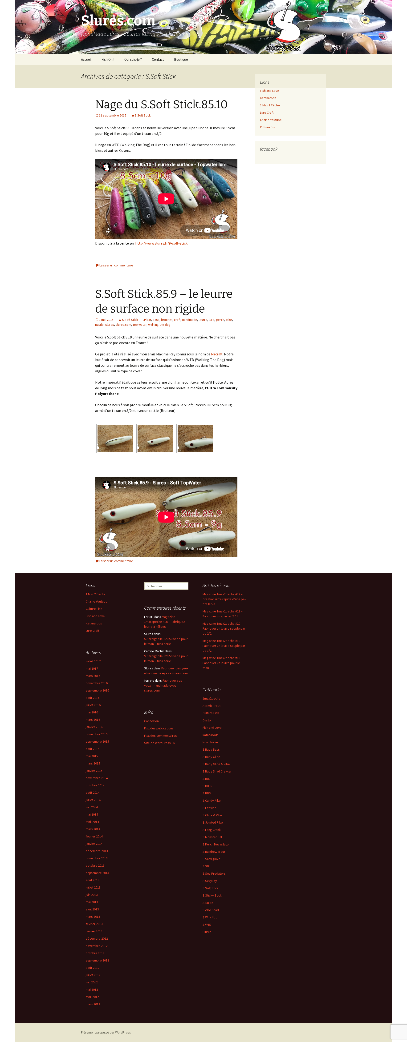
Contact (158, 59)
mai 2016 (92, 712)
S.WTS (207, 924)
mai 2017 (92, 668)
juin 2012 (92, 982)
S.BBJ (207, 778)
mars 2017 (93, 676)
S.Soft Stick (143, 115)
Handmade (189, 320)
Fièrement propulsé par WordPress (106, 1032)
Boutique (181, 59)
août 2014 (92, 792)
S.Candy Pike (212, 800)
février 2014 (94, 836)
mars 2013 (93, 916)
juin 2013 (92, 895)
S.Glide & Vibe (212, 815)
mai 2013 (92, 902)
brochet (166, 320)
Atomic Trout (211, 706)
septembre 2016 (97, 690)
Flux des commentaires (160, 735)
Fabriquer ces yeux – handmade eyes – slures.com (163, 685)
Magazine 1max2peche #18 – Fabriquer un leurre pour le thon (223, 663)
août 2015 (92, 749)
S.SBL (206, 866)
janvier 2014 (94, 843)
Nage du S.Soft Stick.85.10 (161, 104)
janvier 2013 (94, 931)
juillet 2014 (93, 800)
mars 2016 (93, 719)
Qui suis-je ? (133, 59)
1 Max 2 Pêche (270, 105)
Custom (208, 720)
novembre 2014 (97, 778)
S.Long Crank (212, 830)
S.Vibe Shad (211, 910)
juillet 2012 (93, 975)
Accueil (86, 59)
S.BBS (207, 793)
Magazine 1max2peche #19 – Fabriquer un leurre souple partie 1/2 (224, 646)
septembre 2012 (97, 960)
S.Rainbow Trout (214, 851)
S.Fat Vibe (209, 808)
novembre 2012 (97, 946)
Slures (207, 932)
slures (109, 324)
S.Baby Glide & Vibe (216, 764)
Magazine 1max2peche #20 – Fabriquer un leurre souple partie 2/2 (224, 628)
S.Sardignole (211, 859)
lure (211, 320)
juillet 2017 (93, 661)
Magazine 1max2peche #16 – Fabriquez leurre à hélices (164, 622)
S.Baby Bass (211, 749)
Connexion (151, 721)
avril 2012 (92, 997)
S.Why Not (210, 917)
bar (149, 320)
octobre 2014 (95, 785)
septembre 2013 (97, 873)
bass (156, 320)
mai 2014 (92, 814)
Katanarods (268, 98)
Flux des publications (159, 728)
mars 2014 (93, 829)
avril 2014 (92, 822)
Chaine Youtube (271, 120)
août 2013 (92, 880)
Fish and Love (269, 91)
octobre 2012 (95, 953)
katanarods (211, 735)
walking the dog (159, 324)
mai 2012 (92, 989)
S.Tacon (208, 903)
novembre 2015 (97, 734)
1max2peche (211, 698)
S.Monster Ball (213, 837)
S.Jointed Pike (213, 822)
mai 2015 (92, 756)
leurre (203, 320)
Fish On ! (108, 59)
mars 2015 (93, 763)
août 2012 (92, 968)
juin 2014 (92, 807)
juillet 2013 (93, 887)
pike (229, 320)
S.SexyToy (210, 881)
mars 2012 (93, 1004)
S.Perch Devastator (216, 844)
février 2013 (94, 924)
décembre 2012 (97, 938)
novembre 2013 (97, 858)
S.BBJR (207, 786)
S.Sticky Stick (212, 895)
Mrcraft (217, 354)
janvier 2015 (94, 770)
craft (177, 320)
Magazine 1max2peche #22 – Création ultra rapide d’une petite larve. (224, 599)
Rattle (99, 324)
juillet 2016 (93, 705)
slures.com (123, 324)
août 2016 (92, 698)
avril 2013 (92, 909)
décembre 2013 (97, 851)
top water (140, 324)
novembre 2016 (97, 683)
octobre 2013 (95, 865)
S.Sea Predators (214, 873)
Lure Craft (266, 112)
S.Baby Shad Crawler (217, 771)
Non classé (210, 742)
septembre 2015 (97, 741)
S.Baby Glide (211, 757)
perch (220, 320)
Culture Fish (268, 127)
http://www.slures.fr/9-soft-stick (161, 243)
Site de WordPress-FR (159, 743)
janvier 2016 (94, 727)
